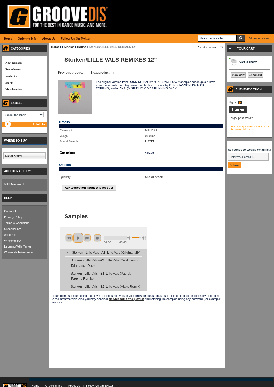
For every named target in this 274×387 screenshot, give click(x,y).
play (78, 238)
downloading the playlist (126, 299)
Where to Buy (13, 240)
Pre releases (13, 69)
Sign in (233, 102)
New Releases (13, 62)
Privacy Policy (13, 217)
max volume (144, 238)
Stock (9, 82)
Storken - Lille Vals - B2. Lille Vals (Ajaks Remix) (105, 287)
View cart (238, 75)
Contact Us (11, 211)
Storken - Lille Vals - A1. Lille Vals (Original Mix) (106, 253)
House (81, 46)
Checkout (255, 75)
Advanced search (259, 38)
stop (97, 238)
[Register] (238, 111)
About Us (10, 234)
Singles (69, 46)
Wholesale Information (18, 252)
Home (55, 46)
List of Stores (13, 155)
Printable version (207, 46)
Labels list (39, 124)
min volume (129, 238)
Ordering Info (12, 228)
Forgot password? (241, 118)
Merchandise (13, 89)
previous (69, 238)
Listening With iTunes (18, 246)
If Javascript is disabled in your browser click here (250, 128)
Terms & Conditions (16, 223)
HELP (8, 197)
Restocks (11, 76)
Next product (103, 72)
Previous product (67, 72)
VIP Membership (14, 184)
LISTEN (150, 141)
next (87, 238)
